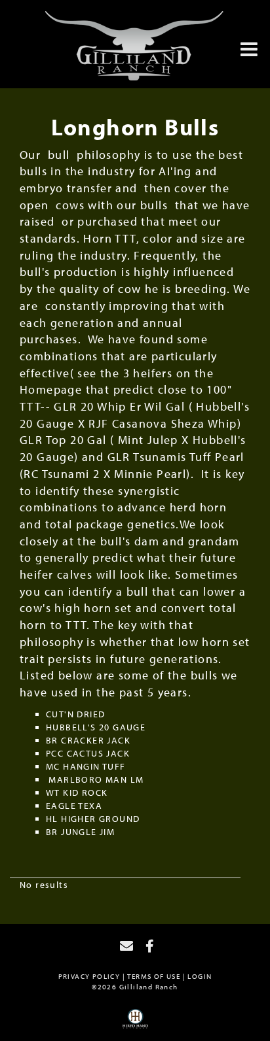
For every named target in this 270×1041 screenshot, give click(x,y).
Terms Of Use (153, 976)
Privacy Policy (89, 976)
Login (199, 976)
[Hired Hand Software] (135, 1023)
